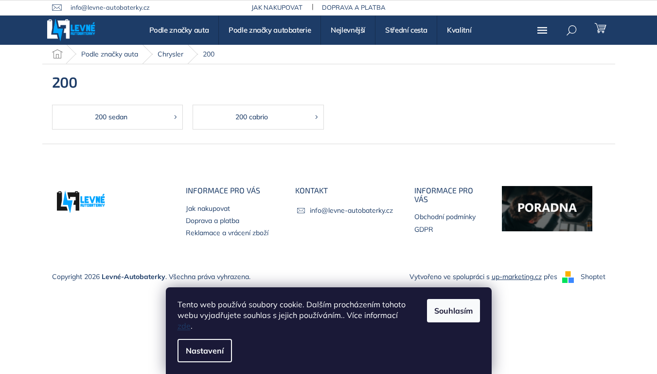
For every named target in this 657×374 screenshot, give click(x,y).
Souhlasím (453, 311)
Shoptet (593, 276)
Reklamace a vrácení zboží (227, 232)
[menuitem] (179, 30)
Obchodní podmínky (445, 216)
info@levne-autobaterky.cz (351, 210)
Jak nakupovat (276, 7)
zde (184, 326)
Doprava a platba (354, 7)
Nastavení (205, 350)
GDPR (423, 229)
